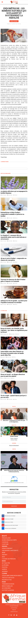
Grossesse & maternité (10, 550)
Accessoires (6, 588)
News (4, 561)
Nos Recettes (7, 579)
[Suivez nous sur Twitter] (14, 615)
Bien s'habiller (7, 586)
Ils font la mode (8, 590)
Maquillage (6, 538)
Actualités (6, 563)
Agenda (5, 571)
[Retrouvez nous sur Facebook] (8, 615)
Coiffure (5, 544)
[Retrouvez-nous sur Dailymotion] (19, 615)
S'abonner (14, 506)
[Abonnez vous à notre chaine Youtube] (16, 615)
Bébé (3, 552)
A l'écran (5, 565)
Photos (4, 567)
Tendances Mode (8, 584)
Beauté (4, 535)
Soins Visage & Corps (9, 540)
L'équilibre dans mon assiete (12, 575)
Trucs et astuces (8, 577)
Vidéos (4, 569)
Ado (3, 556)
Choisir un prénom (9, 558)
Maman (4, 546)
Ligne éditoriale (14, 607)
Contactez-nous (14, 611)
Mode (4, 581)
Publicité (14, 609)
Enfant (4, 554)
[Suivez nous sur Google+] (11, 615)
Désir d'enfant (7, 548)
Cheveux (5, 542)
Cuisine (4, 573)
